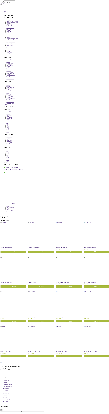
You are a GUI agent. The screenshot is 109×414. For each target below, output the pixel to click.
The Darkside (9, 116)
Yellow (7, 124)
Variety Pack (9, 31)
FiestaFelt (8, 30)
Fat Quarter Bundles (10, 25)
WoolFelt (8, 20)
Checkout (5, 382)
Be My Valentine (9, 65)
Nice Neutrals (9, 117)
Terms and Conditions (7, 386)
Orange (7, 120)
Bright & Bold (9, 111)
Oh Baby (8, 66)
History (7, 208)
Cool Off (8, 114)
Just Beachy (8, 67)
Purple (7, 128)
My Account (5, 390)
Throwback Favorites (10, 75)
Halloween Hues (9, 68)
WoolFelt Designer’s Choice (12, 21)
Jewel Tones (8, 71)
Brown (7, 126)
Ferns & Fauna (9, 90)
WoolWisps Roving (10, 28)
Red (7, 123)
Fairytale (8, 62)
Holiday (8, 69)
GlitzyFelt (8, 32)
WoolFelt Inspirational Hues (12, 22)
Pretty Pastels (9, 118)
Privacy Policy (6, 388)
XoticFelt (8, 26)
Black (7, 129)
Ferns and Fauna (9, 63)
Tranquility (8, 76)
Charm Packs (9, 24)
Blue (7, 125)
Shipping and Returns (7, 384)
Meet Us (8, 206)
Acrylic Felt (8, 29)
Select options (13, 251)
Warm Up (8, 119)
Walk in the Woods (10, 79)
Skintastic (8, 74)
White (7, 132)
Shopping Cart (6, 380)
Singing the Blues (10, 73)
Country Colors (9, 60)
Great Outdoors (9, 64)
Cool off (8, 139)
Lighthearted (9, 115)
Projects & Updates (10, 207)
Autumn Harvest (9, 59)
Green (7, 127)
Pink (7, 121)
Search (2, 1)
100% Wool (8, 23)
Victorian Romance (10, 77)
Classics (8, 112)
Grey (7, 131)
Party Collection (9, 72)
